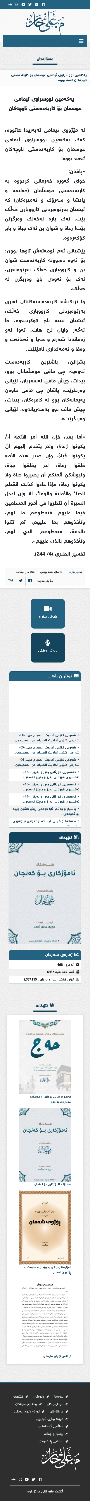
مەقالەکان (57, 1411)
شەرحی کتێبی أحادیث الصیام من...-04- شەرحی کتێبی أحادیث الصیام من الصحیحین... (46, 758)
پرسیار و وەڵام (54, 1434)
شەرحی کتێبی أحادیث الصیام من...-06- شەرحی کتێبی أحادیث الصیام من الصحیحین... (46, 733)
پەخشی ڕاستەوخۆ (52, 1441)
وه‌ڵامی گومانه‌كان (51, 1426)
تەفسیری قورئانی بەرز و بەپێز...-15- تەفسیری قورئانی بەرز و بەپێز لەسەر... (51, 782)
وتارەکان (39, 1396)
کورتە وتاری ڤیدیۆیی (49, 1419)
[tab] (45, 62)
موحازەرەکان (55, 1404)
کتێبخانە (18, 1396)
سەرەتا (78, 52)
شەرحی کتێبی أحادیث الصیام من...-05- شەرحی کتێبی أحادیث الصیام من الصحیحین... (46, 746)
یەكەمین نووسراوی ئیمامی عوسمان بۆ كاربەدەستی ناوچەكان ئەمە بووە (49, 78)
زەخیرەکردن (75, 572)
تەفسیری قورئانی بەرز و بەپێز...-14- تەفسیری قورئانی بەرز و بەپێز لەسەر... (51, 795)
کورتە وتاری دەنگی (27, 1411)
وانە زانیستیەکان (26, 1404)
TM (10, 581)
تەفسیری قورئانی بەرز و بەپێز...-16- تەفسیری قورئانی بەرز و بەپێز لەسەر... (51, 770)
